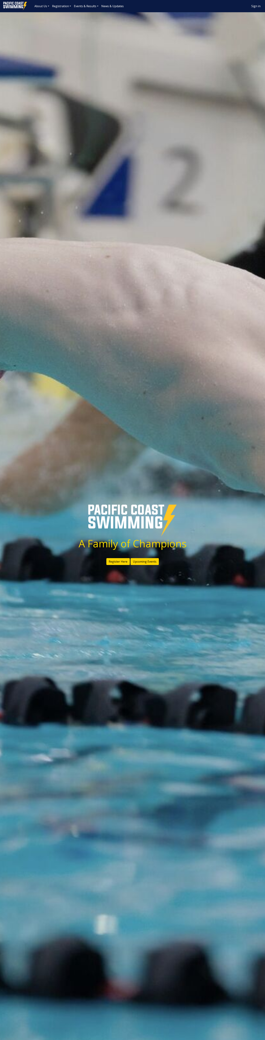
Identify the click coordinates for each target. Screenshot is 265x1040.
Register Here (118, 562)
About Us (40, 6)
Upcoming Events (144, 562)
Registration (60, 6)
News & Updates (112, 6)
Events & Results (85, 6)
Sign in (255, 6)
